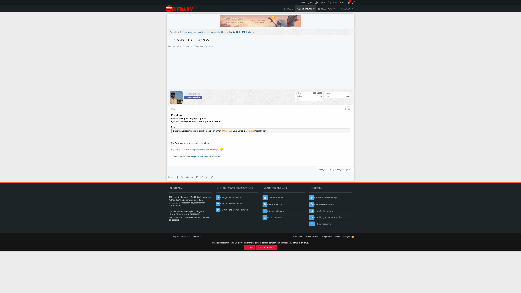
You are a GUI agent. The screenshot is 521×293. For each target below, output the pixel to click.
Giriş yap (228, 130)
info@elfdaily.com (324, 211)
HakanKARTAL (176, 46)
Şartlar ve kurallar (311, 236)
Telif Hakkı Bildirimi (324, 204)
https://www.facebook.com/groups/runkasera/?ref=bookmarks (197, 156)
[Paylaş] (345, 109)
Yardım (337, 236)
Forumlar (306, 8)
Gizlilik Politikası (276, 217)
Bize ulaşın (297, 236)
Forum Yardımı (276, 204)
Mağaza (345, 8)
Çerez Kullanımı (276, 211)
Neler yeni (326, 8)
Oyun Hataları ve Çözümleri (234, 209)
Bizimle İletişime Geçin (327, 197)
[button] (314, 8)
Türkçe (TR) (196, 236)
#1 (349, 109)
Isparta (347, 96)
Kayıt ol (251, 130)
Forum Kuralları (276, 197)
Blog (290, 8)
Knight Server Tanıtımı (232, 197)
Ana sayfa (346, 236)
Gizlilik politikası (326, 236)
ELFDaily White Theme (178, 236)
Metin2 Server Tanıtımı (232, 203)
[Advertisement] (260, 69)
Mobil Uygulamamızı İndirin (328, 217)
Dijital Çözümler (323, 223)
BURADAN (195, 214)
